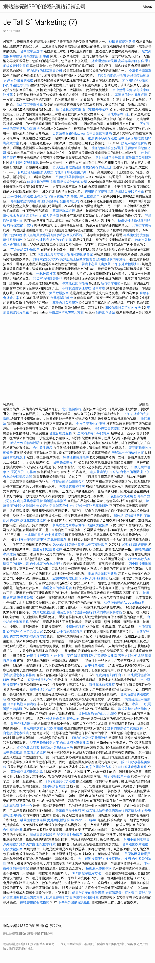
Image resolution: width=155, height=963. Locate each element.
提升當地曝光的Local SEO (97, 714)
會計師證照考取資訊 (24, 162)
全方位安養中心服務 (90, 423)
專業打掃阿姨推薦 (86, 897)
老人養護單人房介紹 (104, 472)
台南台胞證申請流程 (21, 704)
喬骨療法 (33, 129)
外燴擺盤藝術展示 (104, 61)
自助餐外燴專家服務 (132, 767)
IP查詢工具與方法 (50, 254)
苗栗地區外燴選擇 (137, 854)
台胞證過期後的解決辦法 (35, 172)
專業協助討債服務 (23, 201)
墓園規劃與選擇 (63, 211)
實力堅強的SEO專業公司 (44, 70)
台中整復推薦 (12, 752)
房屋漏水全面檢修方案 (128, 452)
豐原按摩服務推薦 (117, 776)
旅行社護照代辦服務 (60, 781)
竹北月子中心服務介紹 (70, 172)
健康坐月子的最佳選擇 (88, 892)
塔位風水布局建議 (16, 216)
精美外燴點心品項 (43, 689)
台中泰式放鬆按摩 (70, 631)
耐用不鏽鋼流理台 (136, 839)
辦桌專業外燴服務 (70, 834)
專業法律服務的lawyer (68, 133)
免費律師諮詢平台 (108, 675)
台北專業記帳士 (61, 298)
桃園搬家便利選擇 (122, 41)
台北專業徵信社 (118, 114)
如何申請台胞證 (54, 786)
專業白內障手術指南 (70, 810)
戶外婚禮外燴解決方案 (19, 844)
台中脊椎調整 (20, 723)
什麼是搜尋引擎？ (40, 656)
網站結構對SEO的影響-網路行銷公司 (44, 6)
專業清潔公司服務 (138, 158)
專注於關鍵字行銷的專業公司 (58, 201)
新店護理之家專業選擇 (68, 525)
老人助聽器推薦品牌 (67, 167)
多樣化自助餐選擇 (33, 520)
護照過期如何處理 (131, 656)
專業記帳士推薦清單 (85, 196)
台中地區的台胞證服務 (46, 564)
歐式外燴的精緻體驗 (25, 443)
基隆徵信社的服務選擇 (131, 95)
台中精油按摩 (13, 830)
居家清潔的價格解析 (128, 515)
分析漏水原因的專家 (78, 254)
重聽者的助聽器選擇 (47, 549)
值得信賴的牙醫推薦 (41, 182)
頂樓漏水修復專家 (102, 685)
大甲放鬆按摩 (59, 293)
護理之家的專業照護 (57, 588)
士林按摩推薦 (46, 274)
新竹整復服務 (12, 240)
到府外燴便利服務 (20, 80)
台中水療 (99, 288)
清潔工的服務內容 (16, 564)
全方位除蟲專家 (31, 631)
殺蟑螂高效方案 (139, 559)
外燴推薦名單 (56, 718)
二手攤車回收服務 (20, 196)
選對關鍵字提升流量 (110, 158)
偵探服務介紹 (105, 312)
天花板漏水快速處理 (121, 496)
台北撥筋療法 (34, 535)
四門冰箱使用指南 (16, 85)
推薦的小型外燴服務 (102, 138)
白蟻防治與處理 (14, 457)
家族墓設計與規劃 (134, 544)
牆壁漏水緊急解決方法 (57, 747)
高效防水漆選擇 (34, 752)
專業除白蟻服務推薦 (129, 191)
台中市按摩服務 (97, 544)
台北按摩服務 (54, 728)
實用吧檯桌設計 (44, 612)
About (147, 6)
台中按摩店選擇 (32, 51)
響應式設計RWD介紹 (72, 182)
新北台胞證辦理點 (69, 109)
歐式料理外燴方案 (33, 636)
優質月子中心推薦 (23, 472)
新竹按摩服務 (111, 283)
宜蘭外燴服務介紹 (40, 680)
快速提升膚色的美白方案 (54, 240)
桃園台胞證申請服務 (31, 540)
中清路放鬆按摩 (97, 525)
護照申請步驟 (12, 709)
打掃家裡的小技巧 (20, 225)
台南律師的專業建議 (74, 743)
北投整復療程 (72, 409)
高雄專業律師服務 (131, 61)
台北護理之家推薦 (16, 733)
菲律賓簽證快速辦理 (76, 288)
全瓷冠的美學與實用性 (52, 506)
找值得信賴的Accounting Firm (126, 602)
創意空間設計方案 (99, 767)
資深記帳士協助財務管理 (77, 259)
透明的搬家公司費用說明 (125, 728)
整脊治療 (73, 718)
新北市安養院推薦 (30, 104)
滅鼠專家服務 (83, 656)
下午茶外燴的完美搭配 (74, 902)
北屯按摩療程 (141, 225)
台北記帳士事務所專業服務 (89, 506)
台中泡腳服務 (13, 235)
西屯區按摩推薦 (140, 564)
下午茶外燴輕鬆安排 (126, 264)
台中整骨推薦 (123, 90)
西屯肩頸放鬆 (33, 728)
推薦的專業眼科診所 (102, 573)
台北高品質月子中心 (17, 805)
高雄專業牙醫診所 (43, 834)
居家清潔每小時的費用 (93, 433)
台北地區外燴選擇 (95, 109)
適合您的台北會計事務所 (74, 612)
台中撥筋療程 (55, 535)
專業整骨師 (25, 598)
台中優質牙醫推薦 (131, 138)
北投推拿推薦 (46, 844)
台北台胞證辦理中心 (134, 472)
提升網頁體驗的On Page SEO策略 (71, 820)
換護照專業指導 (55, 501)
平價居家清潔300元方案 (66, 312)
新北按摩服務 (57, 540)
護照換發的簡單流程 (111, 259)
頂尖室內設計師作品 (47, 278)
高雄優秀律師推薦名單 (26, 772)
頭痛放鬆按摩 (13, 849)
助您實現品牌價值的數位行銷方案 (110, 810)
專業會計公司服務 (65, 303)
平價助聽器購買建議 (70, 177)
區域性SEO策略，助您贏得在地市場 (46, 897)
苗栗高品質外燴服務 (25, 249)
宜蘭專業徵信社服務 (67, 578)
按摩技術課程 (75, 627)
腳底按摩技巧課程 (70, 235)
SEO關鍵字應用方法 (86, 873)
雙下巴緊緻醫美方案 (44, 743)
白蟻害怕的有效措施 (34, 902)
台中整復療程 (63, 462)
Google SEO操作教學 (68, 544)
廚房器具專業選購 (30, 501)
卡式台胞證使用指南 (111, 75)
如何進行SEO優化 (135, 80)
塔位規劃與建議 (105, 656)
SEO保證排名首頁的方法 (123, 307)
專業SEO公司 (141, 704)
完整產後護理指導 (76, 457)
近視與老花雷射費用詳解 (52, 196)
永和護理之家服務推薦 (19, 675)
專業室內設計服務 (36, 56)
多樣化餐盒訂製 (28, 747)
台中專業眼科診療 (99, 133)
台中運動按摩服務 (135, 844)
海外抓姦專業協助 (107, 428)
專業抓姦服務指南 (75, 283)
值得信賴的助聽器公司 (68, 481)
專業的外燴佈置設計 (97, 167)
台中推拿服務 (95, 665)
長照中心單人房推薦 (44, 216)
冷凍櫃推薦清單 (140, 70)
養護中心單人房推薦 (96, 264)
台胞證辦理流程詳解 (17, 477)
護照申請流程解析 (134, 143)
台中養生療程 (43, 448)
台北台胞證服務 (60, 433)
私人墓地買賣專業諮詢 (39, 235)
